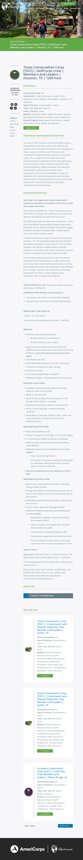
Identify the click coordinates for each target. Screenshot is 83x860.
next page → (65, 826)
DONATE (53, 3)
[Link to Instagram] (13, 3)
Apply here (28, 554)
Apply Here (31, 128)
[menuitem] (38, 3)
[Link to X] (17, 3)
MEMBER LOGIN (37, 3)
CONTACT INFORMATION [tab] (42, 595)
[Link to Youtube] (8, 3)
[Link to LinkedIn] (21, 3)
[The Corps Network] (13, 6)
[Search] (78, 5)
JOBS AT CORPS (68, 3)
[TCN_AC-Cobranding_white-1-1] (42, 849)
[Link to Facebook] (25, 3)
